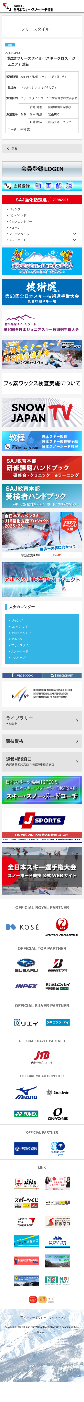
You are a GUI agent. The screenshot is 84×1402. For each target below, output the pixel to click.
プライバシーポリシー (32, 1317)
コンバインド (17, 215)
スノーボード (19, 651)
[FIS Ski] (42, 694)
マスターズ (18, 657)
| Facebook (23, 675)
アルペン (15, 227)
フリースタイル (21, 645)
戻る (14, 148)
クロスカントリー (20, 221)
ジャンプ (15, 209)
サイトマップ (57, 1317)
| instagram (63, 675)
